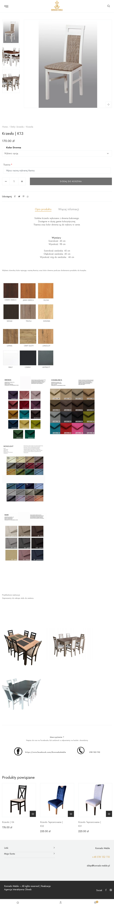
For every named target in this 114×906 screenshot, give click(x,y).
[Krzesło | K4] (19, 800)
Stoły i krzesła (16, 126)
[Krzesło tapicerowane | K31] (95, 800)
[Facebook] (15, 196)
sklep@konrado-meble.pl (98, 865)
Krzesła (29, 126)
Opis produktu (43, 209)
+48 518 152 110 (101, 857)
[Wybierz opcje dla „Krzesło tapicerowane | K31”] (109, 814)
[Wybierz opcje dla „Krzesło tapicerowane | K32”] (71, 814)
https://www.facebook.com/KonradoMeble (45, 752)
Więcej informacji (68, 209)
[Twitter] (19, 196)
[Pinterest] (23, 196)
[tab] (43, 209)
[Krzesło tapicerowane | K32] (57, 800)
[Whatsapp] (28, 196)
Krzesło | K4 (8, 822)
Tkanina (7, 164)
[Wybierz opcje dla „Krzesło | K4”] (33, 814)
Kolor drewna (13, 147)
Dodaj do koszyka (71, 181)
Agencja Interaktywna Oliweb (18, 889)
